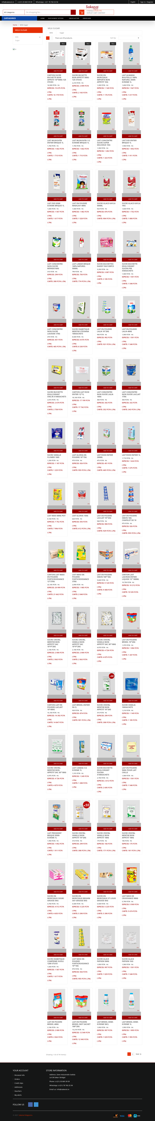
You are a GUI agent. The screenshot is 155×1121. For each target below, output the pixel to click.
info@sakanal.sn (63, 1089)
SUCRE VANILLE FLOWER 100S (54, 456)
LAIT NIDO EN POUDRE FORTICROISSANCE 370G (80, 578)
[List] (51, 38)
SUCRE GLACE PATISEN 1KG (128, 960)
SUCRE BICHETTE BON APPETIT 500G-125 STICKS (80, 77)
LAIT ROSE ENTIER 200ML (105, 456)
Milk (16, 37)
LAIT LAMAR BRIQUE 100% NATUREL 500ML (81, 266)
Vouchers (18, 1091)
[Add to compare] (55, 67)
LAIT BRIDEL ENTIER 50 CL (81, 706)
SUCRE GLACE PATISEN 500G (103, 960)
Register (150, 2)
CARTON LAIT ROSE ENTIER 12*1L (80, 393)
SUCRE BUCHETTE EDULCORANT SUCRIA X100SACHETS (104, 771)
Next (139, 1054)
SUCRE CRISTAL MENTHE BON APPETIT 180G (128, 835)
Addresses (18, 1087)
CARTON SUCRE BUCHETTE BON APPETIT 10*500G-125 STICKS (56, 78)
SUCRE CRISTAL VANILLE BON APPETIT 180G (103, 835)
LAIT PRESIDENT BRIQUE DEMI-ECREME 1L (54, 835)
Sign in (143, 2)
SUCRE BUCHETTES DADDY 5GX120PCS (105, 265)
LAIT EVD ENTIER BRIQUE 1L (129, 141)
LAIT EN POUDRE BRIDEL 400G (54, 1023)
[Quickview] (59, 67)
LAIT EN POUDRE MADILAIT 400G (79, 204)
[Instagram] (36, 1104)
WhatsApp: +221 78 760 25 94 (47, 2)
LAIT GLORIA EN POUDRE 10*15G (79, 456)
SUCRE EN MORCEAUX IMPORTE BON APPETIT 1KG (103, 78)
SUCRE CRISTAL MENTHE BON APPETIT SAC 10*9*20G (54, 643)
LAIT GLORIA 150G (80, 515)
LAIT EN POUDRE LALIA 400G (129, 330)
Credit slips (19, 1083)
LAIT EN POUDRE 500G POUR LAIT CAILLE (129, 770)
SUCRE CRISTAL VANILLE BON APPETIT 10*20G (79, 835)
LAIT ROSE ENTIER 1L (131, 455)
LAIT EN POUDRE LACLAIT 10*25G (104, 516)
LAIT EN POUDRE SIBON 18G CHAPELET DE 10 (129, 517)
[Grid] (47, 38)
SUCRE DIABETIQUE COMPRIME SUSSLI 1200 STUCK (55, 961)
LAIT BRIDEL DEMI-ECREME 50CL (105, 1023)
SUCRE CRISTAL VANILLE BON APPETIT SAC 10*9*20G (78, 643)
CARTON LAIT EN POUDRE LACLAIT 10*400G (55, 707)
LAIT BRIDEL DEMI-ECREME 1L (130, 1023)
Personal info (20, 1075)
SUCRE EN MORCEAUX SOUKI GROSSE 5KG (55, 898)
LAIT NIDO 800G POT (56, 515)
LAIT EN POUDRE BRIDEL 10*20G (129, 640)
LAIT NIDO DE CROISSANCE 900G (130, 897)
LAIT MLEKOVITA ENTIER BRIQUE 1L (55, 141)
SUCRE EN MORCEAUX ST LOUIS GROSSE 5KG (106, 898)
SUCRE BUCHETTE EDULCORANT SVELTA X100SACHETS (56, 394)
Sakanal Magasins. (26, 1115)
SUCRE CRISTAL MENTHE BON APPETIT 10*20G (104, 707)
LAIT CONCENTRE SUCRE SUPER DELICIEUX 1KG (104, 142)
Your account (20, 1070)
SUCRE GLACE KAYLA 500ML (106, 204)
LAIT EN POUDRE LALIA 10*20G (104, 330)
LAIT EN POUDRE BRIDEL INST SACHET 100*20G (81, 1024)
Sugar (17, 40)
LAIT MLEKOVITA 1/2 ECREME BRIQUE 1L (81, 141)
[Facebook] (30, 1104)
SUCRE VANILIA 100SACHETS (128, 706)
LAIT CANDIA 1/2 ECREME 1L (79, 769)
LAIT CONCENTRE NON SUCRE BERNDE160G (55, 266)
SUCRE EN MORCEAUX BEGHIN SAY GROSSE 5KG (81, 898)
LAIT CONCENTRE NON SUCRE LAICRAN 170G (55, 331)
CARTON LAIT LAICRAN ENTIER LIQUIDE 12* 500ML (130, 576)
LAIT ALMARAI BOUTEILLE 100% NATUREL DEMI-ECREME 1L (129, 78)
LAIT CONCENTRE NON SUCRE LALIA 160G (105, 394)
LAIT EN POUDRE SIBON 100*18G (104, 575)
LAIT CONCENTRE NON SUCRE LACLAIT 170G (131, 394)
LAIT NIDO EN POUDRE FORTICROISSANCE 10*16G (80, 962)
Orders (17, 1079)
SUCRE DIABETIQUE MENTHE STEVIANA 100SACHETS (80, 331)
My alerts (18, 1095)
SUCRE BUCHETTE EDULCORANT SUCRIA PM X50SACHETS (129, 267)
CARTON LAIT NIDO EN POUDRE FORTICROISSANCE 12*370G (56, 578)
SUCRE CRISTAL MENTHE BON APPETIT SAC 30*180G (56, 770)
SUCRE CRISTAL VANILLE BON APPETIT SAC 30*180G (106, 642)
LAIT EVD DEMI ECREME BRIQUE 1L (55, 204)
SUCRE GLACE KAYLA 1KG (131, 204)
